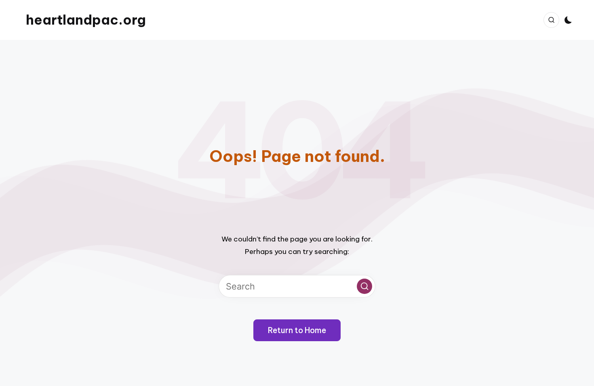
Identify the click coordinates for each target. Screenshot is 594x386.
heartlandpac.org (86, 20)
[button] (364, 286)
